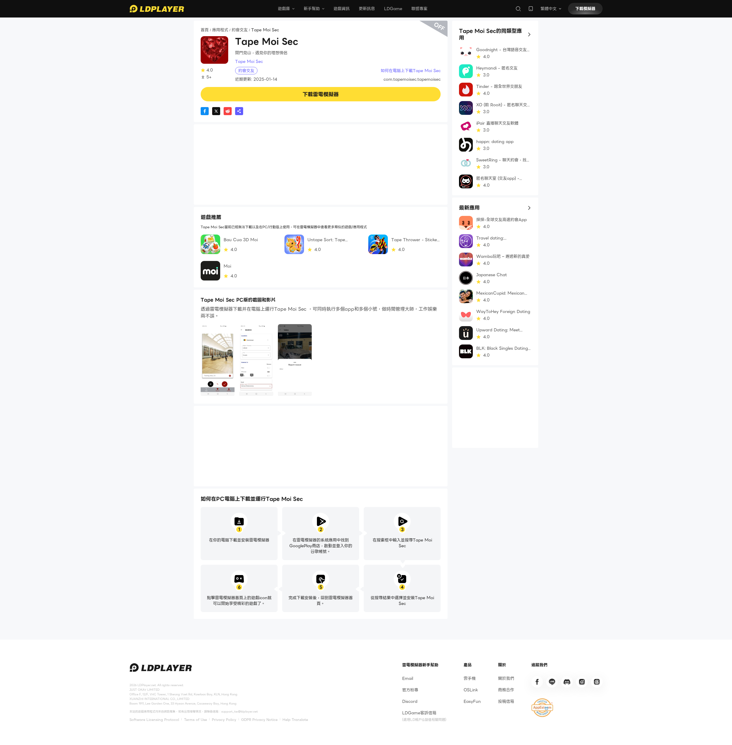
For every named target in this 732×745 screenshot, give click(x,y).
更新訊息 (367, 8)
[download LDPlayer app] (531, 8)
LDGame (393, 8)
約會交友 (240, 30)
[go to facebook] (537, 682)
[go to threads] (597, 682)
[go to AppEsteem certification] (542, 708)
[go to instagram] (582, 682)
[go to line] (552, 682)
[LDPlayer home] (156, 9)
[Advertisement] (321, 164)
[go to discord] (567, 682)
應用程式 (220, 30)
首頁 (205, 30)
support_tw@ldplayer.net (239, 711)
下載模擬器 (585, 8)
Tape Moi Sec (249, 61)
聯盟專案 (419, 8)
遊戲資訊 (342, 8)
